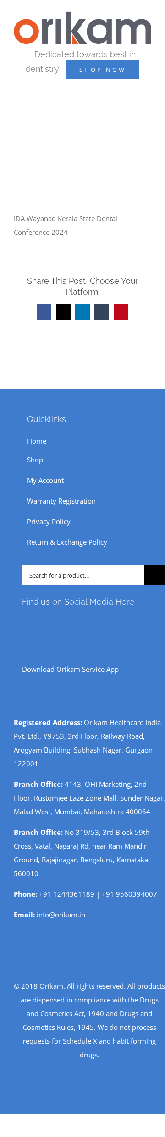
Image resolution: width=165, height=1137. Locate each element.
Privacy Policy (49, 521)
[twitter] (69, 621)
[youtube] (54, 621)
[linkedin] (83, 621)
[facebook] (25, 621)
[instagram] (39, 621)
